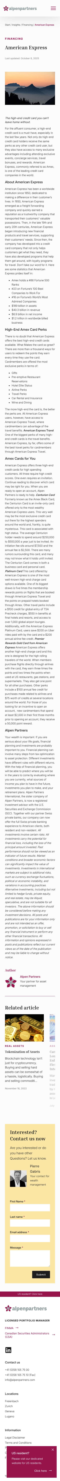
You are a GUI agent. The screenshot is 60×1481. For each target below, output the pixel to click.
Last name (17, 1216)
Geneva (9, 1411)
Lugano (9, 1416)
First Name (17, 1201)
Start (7, 24)
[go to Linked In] (8, 1350)
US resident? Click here (30, 1294)
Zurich (9, 1406)
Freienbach (11, 1401)
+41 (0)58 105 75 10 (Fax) (20, 1375)
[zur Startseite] (20, 8)
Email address (19, 1232)
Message (16, 1247)
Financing (27, 24)
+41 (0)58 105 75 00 (17, 1369)
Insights (16, 24)
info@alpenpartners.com (20, 1379)
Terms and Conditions (18, 1442)
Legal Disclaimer (15, 1437)
